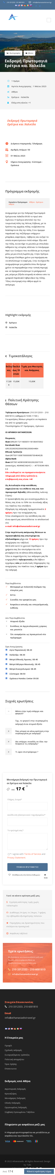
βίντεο (30, 53)
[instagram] (39, 6)
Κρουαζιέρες (11, 1093)
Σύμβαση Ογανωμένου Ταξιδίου (20, 1112)
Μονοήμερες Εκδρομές (15, 1098)
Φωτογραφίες (14, 53)
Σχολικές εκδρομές (13, 1050)
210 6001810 (20, 2)
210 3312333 (11, 2)
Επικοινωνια (10, 1068)
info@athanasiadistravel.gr (42, 2)
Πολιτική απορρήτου (14, 1059)
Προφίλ (8, 1045)
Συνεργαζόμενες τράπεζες (17, 1054)
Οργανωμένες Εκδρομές (16, 1107)
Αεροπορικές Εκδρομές (15, 1089)
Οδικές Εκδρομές (12, 1102)
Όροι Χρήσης (11, 1064)
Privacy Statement (16, 857)
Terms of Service (32, 854)
